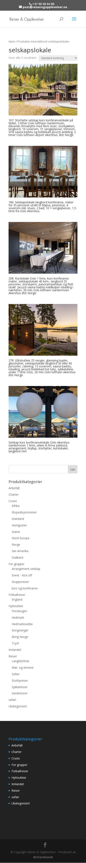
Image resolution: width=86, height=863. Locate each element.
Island (16, 532)
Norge (16, 544)
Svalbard (17, 557)
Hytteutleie (16, 606)
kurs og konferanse (25, 588)
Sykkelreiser (20, 687)
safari (12, 700)
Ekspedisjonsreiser (24, 512)
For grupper (16, 564)
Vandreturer (20, 693)
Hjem (12, 41)
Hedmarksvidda (22, 624)
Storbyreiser (20, 680)
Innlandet (15, 650)
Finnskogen (19, 611)
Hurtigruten (19, 525)
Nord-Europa (20, 538)
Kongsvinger (20, 630)
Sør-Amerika (20, 551)
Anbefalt (14, 488)
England (17, 599)
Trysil (15, 643)
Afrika (15, 506)
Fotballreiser (17, 595)
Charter (14, 494)
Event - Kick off (22, 575)
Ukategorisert (18, 706)
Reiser (13, 656)
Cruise (13, 501)
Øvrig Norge (20, 637)
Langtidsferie (20, 661)
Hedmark (18, 617)
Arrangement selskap (26, 569)
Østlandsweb (43, 857)
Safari (15, 674)
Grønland (18, 519)
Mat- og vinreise (23, 667)
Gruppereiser (20, 582)
